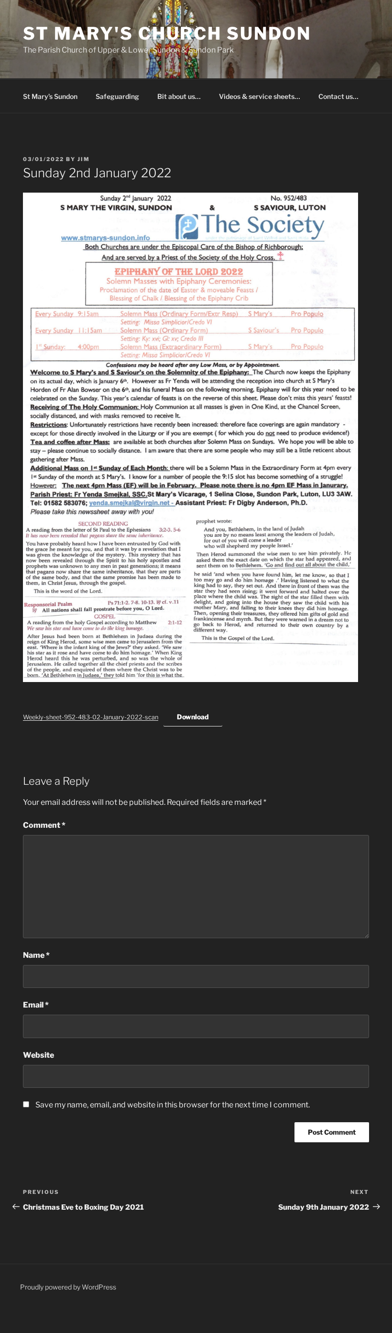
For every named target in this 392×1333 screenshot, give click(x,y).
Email (36, 1004)
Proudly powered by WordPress (68, 1287)
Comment (44, 825)
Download (193, 717)
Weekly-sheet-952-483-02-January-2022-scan (90, 717)
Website (38, 1055)
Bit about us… (179, 96)
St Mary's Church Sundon (167, 33)
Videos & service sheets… (259, 96)
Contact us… (338, 96)
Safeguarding (117, 96)
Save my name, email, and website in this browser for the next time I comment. (172, 1104)
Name (36, 955)
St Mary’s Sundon (50, 96)
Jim (83, 159)
